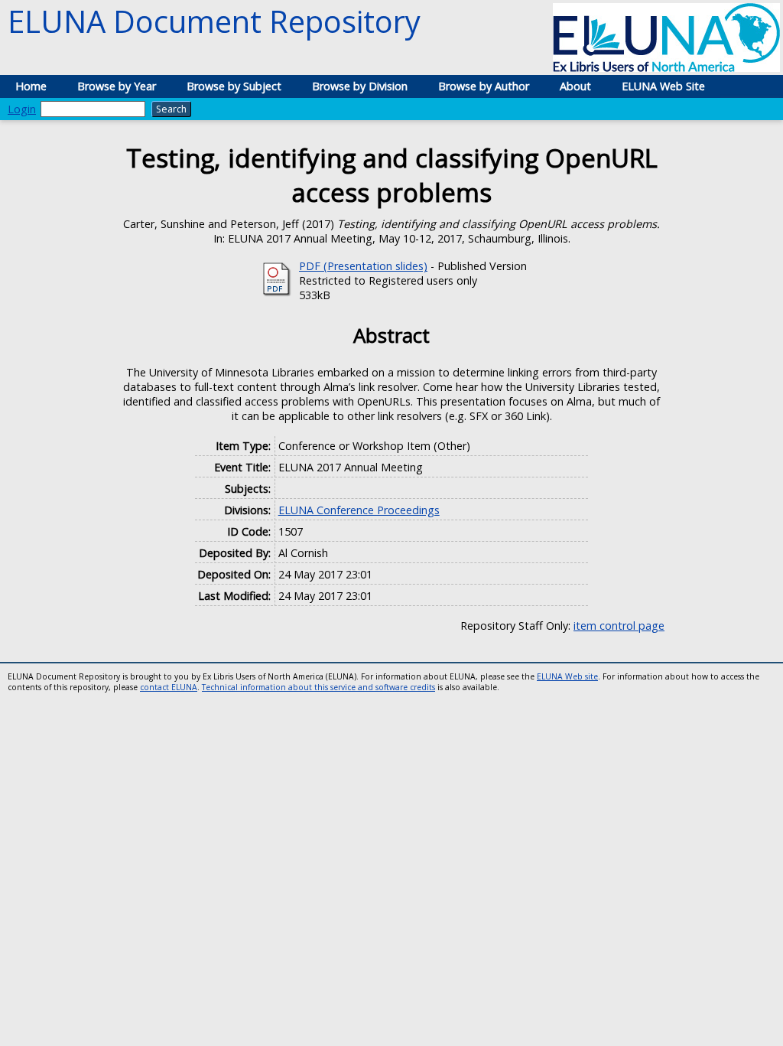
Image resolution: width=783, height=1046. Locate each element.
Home (31, 86)
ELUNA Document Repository (214, 21)
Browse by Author (483, 86)
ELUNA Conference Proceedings (359, 510)
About (575, 86)
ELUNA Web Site (663, 86)
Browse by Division (360, 86)
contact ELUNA (168, 687)
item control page (618, 625)
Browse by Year (116, 86)
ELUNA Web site (567, 676)
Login (22, 109)
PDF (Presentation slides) (363, 266)
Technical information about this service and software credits (318, 687)
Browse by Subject (234, 86)
